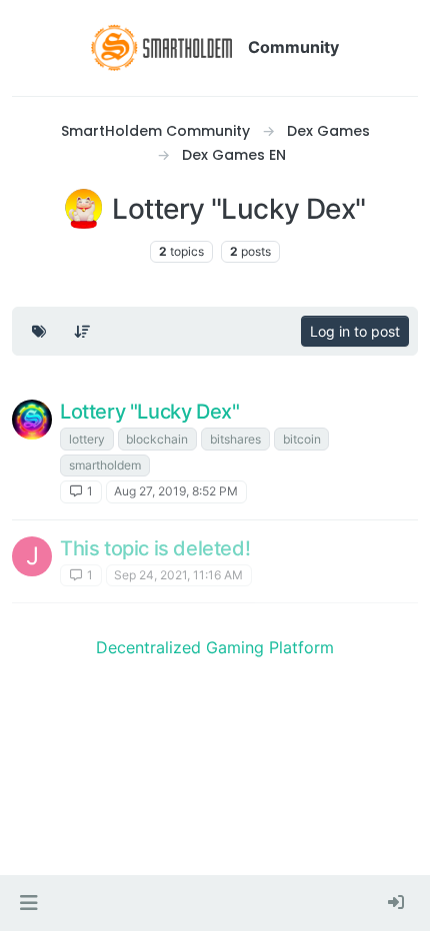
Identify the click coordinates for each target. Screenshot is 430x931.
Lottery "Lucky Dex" (149, 412)
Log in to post (355, 331)
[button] (28, 903)
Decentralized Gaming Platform (215, 647)
